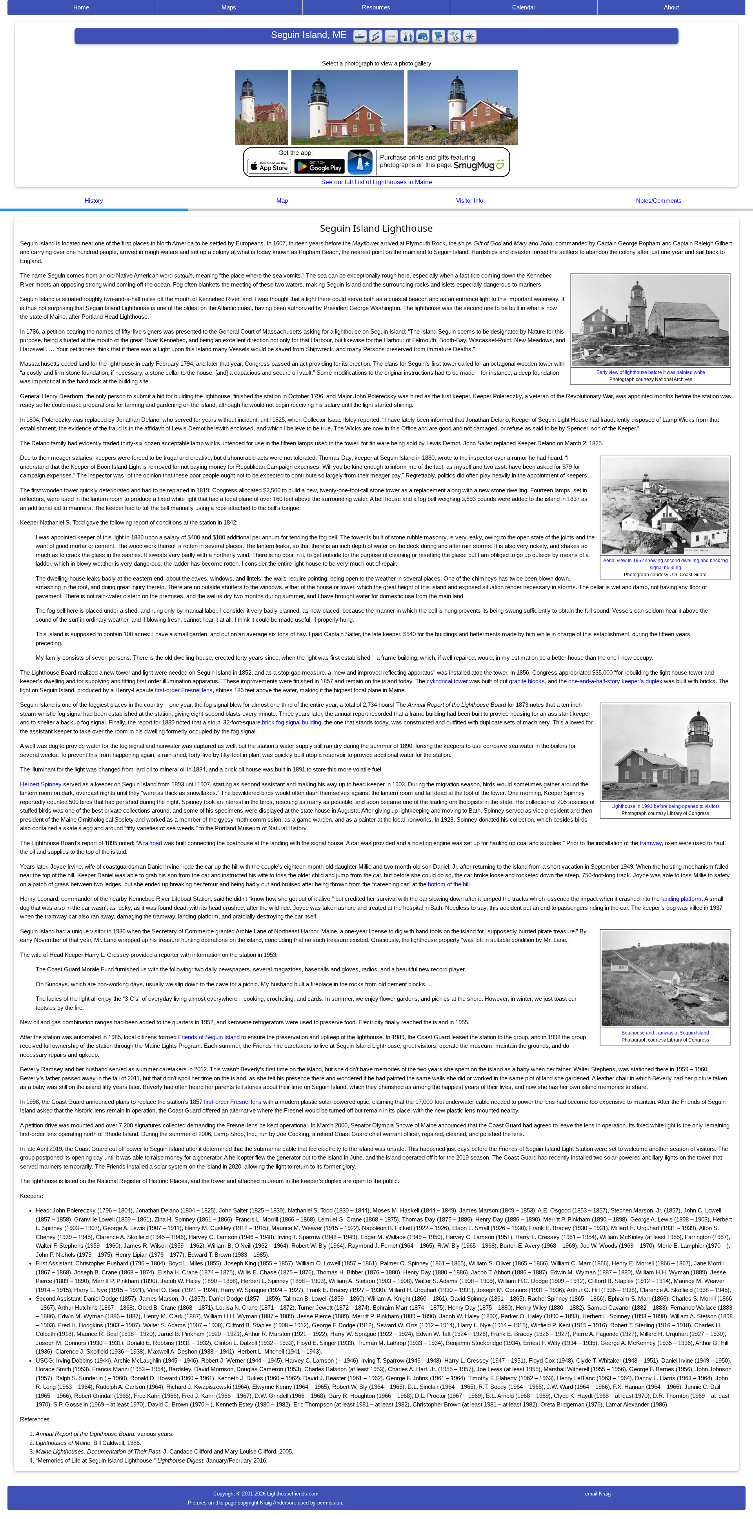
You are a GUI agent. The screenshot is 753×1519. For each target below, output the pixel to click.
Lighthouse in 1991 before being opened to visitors (665, 806)
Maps (229, 7)
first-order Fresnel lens (184, 690)
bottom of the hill (448, 884)
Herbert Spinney (41, 784)
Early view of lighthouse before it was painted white (651, 372)
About (671, 7)
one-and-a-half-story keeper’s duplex (615, 681)
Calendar (523, 7)
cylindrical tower (447, 681)
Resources (376, 7)
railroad (152, 843)
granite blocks (527, 681)
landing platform (681, 898)
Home (81, 7)
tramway (651, 843)
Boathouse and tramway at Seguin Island (665, 1033)
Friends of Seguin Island (209, 1037)
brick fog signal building (291, 722)
